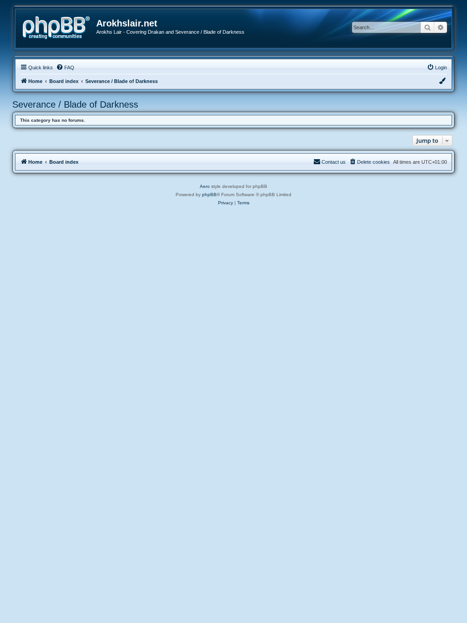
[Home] (59, 26)
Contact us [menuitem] (334, 162)
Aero (205, 186)
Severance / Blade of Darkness (75, 104)
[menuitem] (65, 67)
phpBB (209, 194)
